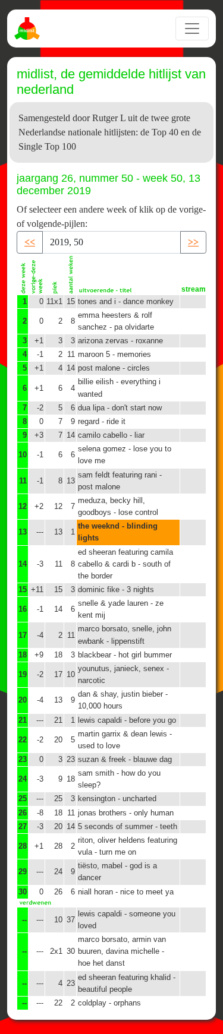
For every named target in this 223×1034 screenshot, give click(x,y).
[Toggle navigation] (192, 28)
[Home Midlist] (28, 28)
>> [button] (193, 242)
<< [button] (29, 242)
